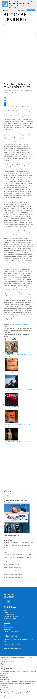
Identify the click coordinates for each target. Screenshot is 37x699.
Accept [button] (2, 659)
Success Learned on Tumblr (11, 571)
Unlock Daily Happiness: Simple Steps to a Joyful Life (18, 555)
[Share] (18, 104)
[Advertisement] (18, 58)
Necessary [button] (3, 675)
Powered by (4, 10)
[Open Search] (5, 25)
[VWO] (8, 10)
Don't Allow (21, 10)
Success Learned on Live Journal (13, 574)
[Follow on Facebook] (5, 601)
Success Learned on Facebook (12, 567)
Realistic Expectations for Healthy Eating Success (17, 557)
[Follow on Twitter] (8, 601)
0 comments (12, 92)
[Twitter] (18, 101)
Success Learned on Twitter (11, 564)
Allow (31, 10)
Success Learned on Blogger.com (13, 577)
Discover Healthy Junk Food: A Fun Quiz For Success (18, 542)
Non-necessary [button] (4, 687)
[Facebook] (18, 98)
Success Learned (10, 90)
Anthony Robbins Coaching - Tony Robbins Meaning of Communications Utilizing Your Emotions (18, 330)
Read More (7, 659)
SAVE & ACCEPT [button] (4, 698)
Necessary (5, 677)
